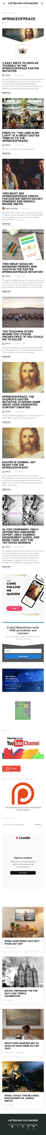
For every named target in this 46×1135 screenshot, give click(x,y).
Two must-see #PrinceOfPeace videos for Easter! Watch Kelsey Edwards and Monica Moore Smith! (22, 199)
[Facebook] (12, 1128)
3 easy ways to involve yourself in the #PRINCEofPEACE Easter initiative (20, 67)
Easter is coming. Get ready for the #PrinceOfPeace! (19, 465)
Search (38, 824)
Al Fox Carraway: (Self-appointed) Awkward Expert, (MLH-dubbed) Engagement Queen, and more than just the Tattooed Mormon (20, 536)
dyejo (7, 75)
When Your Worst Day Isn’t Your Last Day (22, 942)
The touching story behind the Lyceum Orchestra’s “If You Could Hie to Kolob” (22, 335)
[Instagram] (23, 1128)
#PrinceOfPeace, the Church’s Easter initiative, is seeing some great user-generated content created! (21, 402)
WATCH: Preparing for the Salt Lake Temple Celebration (21, 993)
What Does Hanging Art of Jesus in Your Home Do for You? (21, 1046)
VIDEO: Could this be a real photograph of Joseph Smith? (21, 1098)
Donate (13, 768)
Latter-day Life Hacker (23, 3)
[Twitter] (17, 1128)
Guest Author (11, 208)
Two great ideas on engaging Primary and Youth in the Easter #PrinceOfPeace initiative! (22, 268)
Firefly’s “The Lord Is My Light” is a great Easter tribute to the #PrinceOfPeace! (21, 136)
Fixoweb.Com (33, 1125)
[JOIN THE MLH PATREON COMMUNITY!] (23, 793)
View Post (6, 93)
